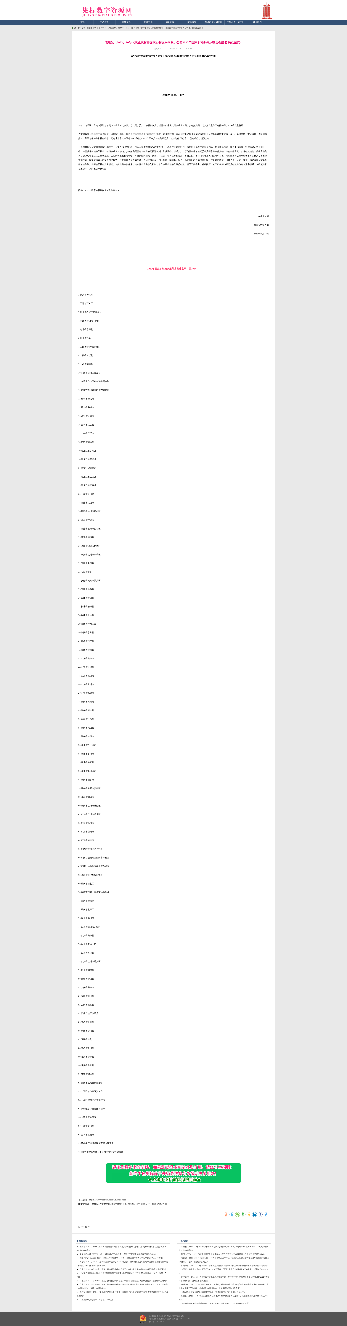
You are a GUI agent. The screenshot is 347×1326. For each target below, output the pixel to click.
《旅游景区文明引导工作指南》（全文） (97, 1300)
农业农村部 (104, 1204)
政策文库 (148, 22)
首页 (83, 22)
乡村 (137, 1204)
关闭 (89, 1227)
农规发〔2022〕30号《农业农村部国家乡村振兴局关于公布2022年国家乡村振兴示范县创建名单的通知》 (161, 28)
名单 (159, 1204)
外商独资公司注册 (213, 22)
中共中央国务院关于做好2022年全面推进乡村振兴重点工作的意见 (122, 134)
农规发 (95, 1204)
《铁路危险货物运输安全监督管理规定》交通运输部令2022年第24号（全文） (213, 1292)
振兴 (143, 1204)
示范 (148, 1204)
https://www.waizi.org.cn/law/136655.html (107, 1200)
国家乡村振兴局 (119, 1204)
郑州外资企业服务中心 (96, 28)
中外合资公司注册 (235, 22)
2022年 (131, 1204)
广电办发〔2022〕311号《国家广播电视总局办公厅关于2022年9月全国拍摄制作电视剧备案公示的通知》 (123, 1269)
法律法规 (126, 22)
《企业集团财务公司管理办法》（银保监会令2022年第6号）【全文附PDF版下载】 (215, 1303)
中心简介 (104, 22)
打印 (82, 1227)
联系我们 (257, 22)
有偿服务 (191, 22)
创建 (154, 1204)
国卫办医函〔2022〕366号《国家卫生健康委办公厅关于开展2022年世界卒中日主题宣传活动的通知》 (122, 1258)
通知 (164, 1204)
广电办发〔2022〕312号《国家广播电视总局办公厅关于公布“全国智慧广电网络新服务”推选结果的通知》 (124, 1281)
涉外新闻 (170, 22)
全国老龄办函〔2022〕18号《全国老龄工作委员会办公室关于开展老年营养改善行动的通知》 (119, 1254)
